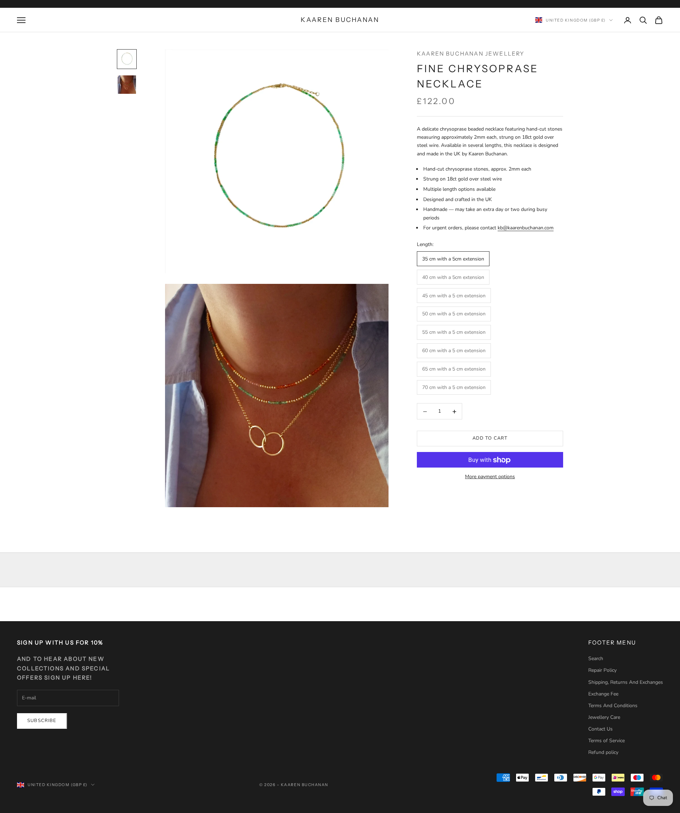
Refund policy (603, 752)
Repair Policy (602, 670)
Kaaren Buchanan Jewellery (471, 53)
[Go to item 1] (127, 59)
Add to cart (490, 438)
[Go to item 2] (127, 85)
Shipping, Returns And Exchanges (625, 682)
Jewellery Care (604, 717)
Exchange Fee (603, 694)
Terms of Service (606, 740)
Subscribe (42, 720)
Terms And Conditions (613, 705)
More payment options (490, 477)
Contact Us (600, 729)
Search (595, 658)
